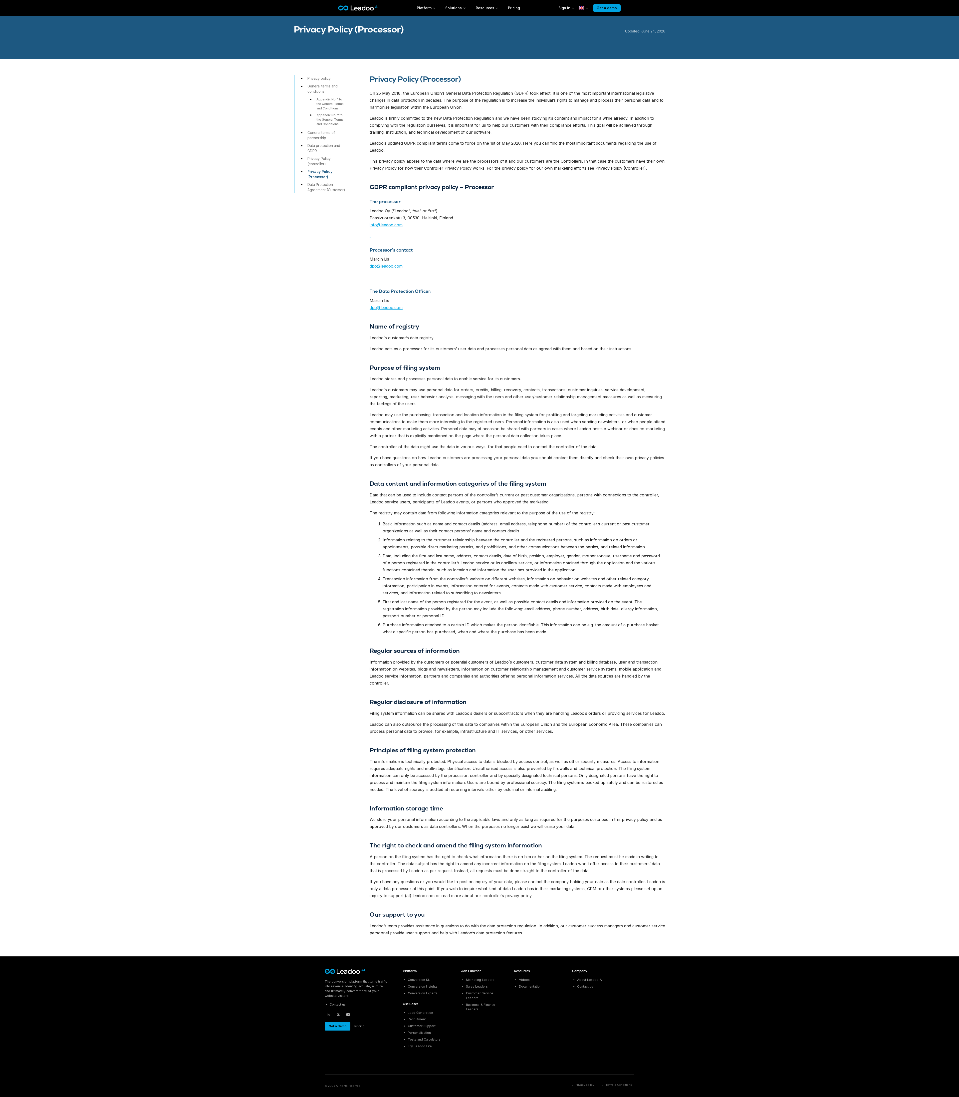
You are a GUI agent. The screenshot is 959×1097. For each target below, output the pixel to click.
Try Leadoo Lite (420, 1046)
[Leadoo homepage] (345, 971)
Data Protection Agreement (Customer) (326, 187)
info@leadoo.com (386, 224)
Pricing (514, 8)
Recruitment (417, 1019)
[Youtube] (348, 1014)
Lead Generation (420, 1012)
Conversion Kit (419, 980)
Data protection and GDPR (323, 148)
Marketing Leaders (480, 980)
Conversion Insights (423, 986)
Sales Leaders (477, 986)
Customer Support (422, 1026)
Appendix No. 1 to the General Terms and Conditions (330, 103)
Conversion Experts (423, 993)
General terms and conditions (322, 88)
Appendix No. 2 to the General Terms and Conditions (330, 119)
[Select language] (584, 8)
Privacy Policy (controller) (319, 161)
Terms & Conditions (619, 1085)
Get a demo (607, 8)
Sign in (564, 8)
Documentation (530, 986)
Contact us (338, 1004)
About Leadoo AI (590, 980)
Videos (524, 980)
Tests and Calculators (424, 1039)
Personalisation (419, 1033)
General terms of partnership (321, 135)
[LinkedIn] (328, 1014)
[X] (338, 1014)
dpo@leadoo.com (386, 266)
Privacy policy (319, 78)
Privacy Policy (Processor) (319, 174)
